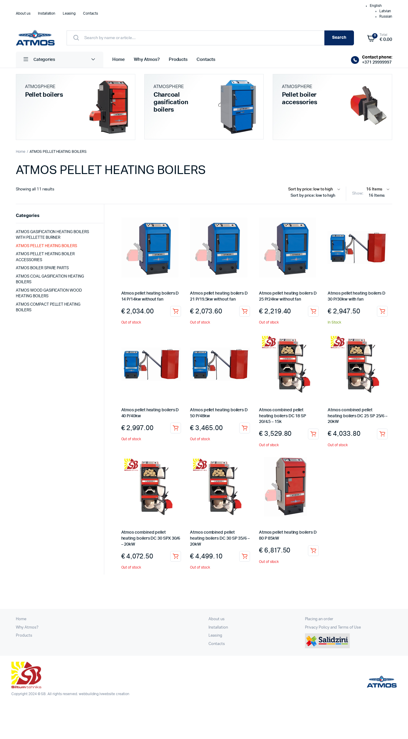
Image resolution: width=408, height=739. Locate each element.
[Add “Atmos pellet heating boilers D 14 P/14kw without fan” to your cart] (175, 311)
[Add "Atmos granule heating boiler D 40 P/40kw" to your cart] (175, 428)
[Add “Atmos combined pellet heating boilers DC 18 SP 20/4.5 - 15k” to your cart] (313, 434)
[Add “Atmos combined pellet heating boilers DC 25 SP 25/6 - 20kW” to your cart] (382, 434)
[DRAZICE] (35, 38)
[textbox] (315, 196)
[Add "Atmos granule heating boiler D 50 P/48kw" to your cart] (244, 428)
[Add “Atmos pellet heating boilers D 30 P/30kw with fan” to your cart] (382, 311)
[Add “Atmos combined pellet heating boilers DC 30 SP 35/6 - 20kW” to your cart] (244, 556)
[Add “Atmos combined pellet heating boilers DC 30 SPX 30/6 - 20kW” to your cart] (175, 556)
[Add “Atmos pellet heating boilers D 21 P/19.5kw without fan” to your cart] (244, 311)
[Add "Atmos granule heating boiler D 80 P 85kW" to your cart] (313, 550)
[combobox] (315, 197)
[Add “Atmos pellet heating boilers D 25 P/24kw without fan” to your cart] (313, 311)
